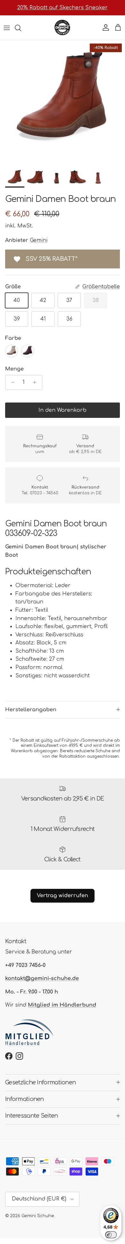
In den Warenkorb (62, 410)
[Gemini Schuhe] (62, 28)
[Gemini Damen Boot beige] (11, 351)
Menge (14, 369)
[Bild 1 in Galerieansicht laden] (62, 102)
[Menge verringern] (11, 382)
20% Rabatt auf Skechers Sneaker (62, 8)
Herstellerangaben (30, 710)
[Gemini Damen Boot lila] (27, 351)
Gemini (38, 240)
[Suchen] (21, 28)
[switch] (111, 1234)
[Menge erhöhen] (36, 382)
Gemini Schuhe (37, 1216)
